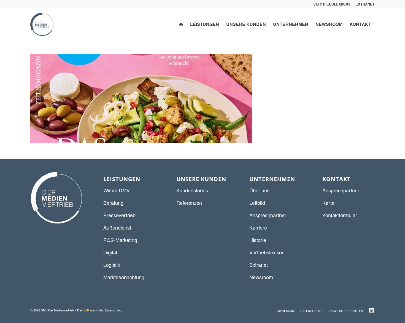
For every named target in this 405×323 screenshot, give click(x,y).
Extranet (258, 264)
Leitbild (257, 202)
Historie (257, 239)
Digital (110, 252)
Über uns (259, 190)
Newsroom (261, 277)
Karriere (258, 227)
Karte (328, 202)
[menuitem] (331, 4)
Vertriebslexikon (267, 252)
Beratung (113, 202)
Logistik (111, 264)
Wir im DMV (116, 190)
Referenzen (189, 202)
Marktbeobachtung (123, 277)
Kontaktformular (339, 215)
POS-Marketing (120, 239)
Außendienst (117, 227)
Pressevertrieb (119, 215)
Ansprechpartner (267, 215)
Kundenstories (192, 190)
